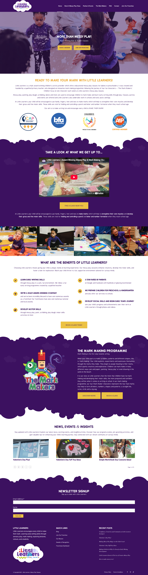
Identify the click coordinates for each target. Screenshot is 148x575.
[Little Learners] (22, 6)
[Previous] (2, 43)
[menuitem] (60, 6)
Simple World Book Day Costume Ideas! (115, 460)
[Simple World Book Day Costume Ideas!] (117, 448)
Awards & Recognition (62, 542)
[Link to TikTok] (133, 571)
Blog (57, 531)
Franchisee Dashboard (62, 546)
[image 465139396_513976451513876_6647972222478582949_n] (129, 241)
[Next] (146, 43)
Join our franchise (82, 48)
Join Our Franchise (61, 535)
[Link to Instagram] (130, 571)
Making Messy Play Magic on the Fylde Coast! (112, 541)
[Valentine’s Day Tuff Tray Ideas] (74, 448)
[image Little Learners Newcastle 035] (92, 241)
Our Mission (59, 539)
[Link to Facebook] (127, 571)
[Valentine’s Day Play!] (31, 448)
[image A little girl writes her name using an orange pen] (55, 241)
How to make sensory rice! (106, 559)
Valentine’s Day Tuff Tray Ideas (68, 460)
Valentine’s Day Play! (21, 460)
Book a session (65, 48)
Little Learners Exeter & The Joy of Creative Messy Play (114, 555)
